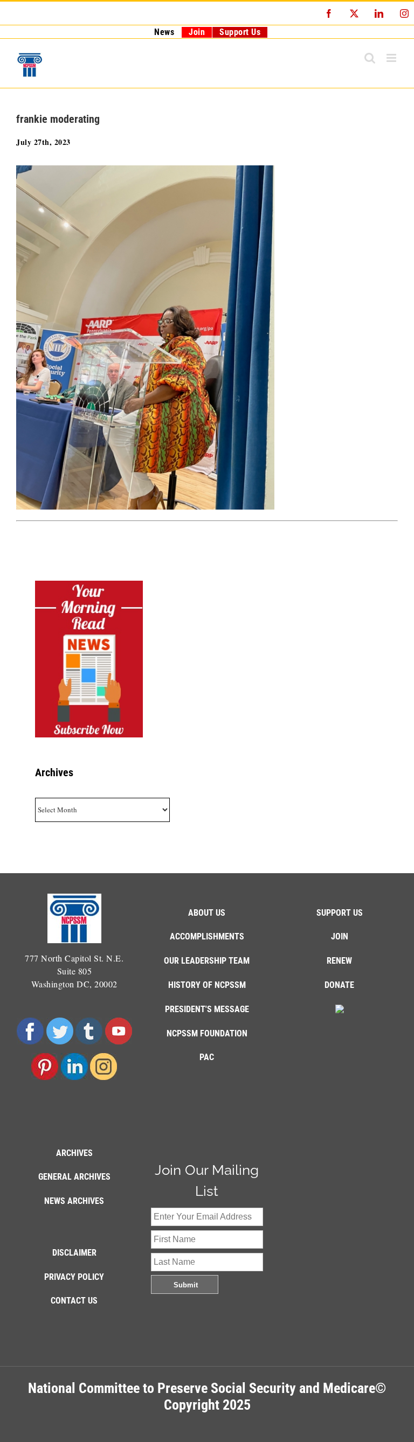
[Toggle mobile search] (370, 58)
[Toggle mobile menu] (392, 58)
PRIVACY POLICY (74, 1277)
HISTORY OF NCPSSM (207, 985)
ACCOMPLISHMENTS (207, 936)
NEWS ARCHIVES (74, 1201)
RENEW (339, 961)
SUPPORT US (339, 913)
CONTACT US (74, 1300)
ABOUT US (206, 913)
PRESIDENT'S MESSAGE (207, 1009)
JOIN (339, 936)
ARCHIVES (74, 1153)
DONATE (339, 985)
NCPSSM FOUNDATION (207, 1033)
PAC (206, 1057)
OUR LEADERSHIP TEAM (207, 961)
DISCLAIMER (74, 1253)
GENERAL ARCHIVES (74, 1177)
